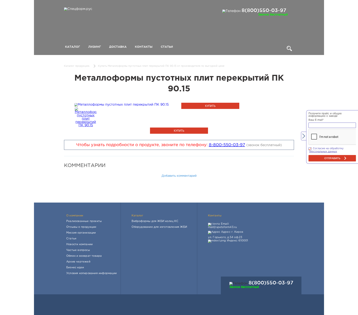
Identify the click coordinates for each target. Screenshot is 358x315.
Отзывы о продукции (81, 227)
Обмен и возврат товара (84, 256)
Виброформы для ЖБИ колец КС (155, 221)
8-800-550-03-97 (227, 145)
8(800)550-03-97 (264, 10)
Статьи (167, 46)
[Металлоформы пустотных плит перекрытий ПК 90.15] (121, 104)
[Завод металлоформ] (77, 9)
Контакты (143, 46)
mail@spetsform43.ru (222, 227)
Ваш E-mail (316, 120)
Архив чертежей (78, 262)
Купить (210, 105)
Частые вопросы (78, 250)
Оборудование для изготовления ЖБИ (159, 227)
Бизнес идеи (75, 267)
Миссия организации (81, 233)
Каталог (72, 46)
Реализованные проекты (84, 221)
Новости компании (79, 244)
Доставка (118, 46)
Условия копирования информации (91, 273)
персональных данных (323, 151)
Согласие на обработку (328, 148)
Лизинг (94, 46)
